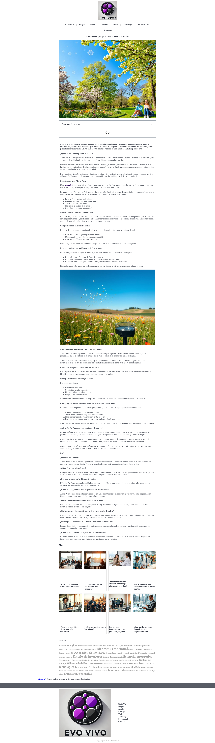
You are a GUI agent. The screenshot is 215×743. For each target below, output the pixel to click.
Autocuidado (96, 645)
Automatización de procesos (136, 645)
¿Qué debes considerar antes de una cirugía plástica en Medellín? (118, 583)
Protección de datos (101, 671)
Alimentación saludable (85, 645)
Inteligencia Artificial (87, 667)
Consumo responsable (66, 653)
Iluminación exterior (96, 663)
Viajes (115, 25)
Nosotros (143, 728)
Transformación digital (78, 673)
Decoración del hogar (113, 653)
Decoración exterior (129, 653)
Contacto (108, 30)
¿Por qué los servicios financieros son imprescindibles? (143, 629)
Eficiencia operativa (65, 660)
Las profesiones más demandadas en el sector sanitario (144, 586)
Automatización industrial (69, 649)
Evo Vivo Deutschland (144, 698)
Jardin (92, 25)
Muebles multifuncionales (68, 671)
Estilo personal (117, 660)
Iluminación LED (110, 663)
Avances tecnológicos (88, 649)
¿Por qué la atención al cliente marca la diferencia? (69, 629)
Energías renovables (78, 660)
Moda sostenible (148, 667)
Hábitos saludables (77, 663)
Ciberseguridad (147, 649)
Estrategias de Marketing (130, 660)
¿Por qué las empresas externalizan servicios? (69, 585)
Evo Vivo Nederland (143, 714)
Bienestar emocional (112, 649)
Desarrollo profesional (65, 657)
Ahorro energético (68, 645)
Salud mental (115, 670)
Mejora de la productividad (121, 667)
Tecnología (127, 25)
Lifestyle (104, 25)
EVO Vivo (69, 25)
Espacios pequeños (105, 660)
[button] (152, 124)
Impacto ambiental (122, 664)
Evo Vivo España (143, 706)
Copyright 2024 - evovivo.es (107, 741)
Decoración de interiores (89, 652)
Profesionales (143, 25)
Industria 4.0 (133, 664)
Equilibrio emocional (91, 660)
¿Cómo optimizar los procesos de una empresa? (93, 586)
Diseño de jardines (111, 657)
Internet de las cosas (105, 667)
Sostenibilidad (143, 671)
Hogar (81, 25)
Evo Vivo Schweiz (143, 721)
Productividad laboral (85, 671)
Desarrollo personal (146, 653)
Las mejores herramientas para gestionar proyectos (117, 629)
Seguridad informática (131, 671)
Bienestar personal (135, 649)
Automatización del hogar (112, 645)
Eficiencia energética (136, 656)
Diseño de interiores (87, 656)
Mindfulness (137, 667)
